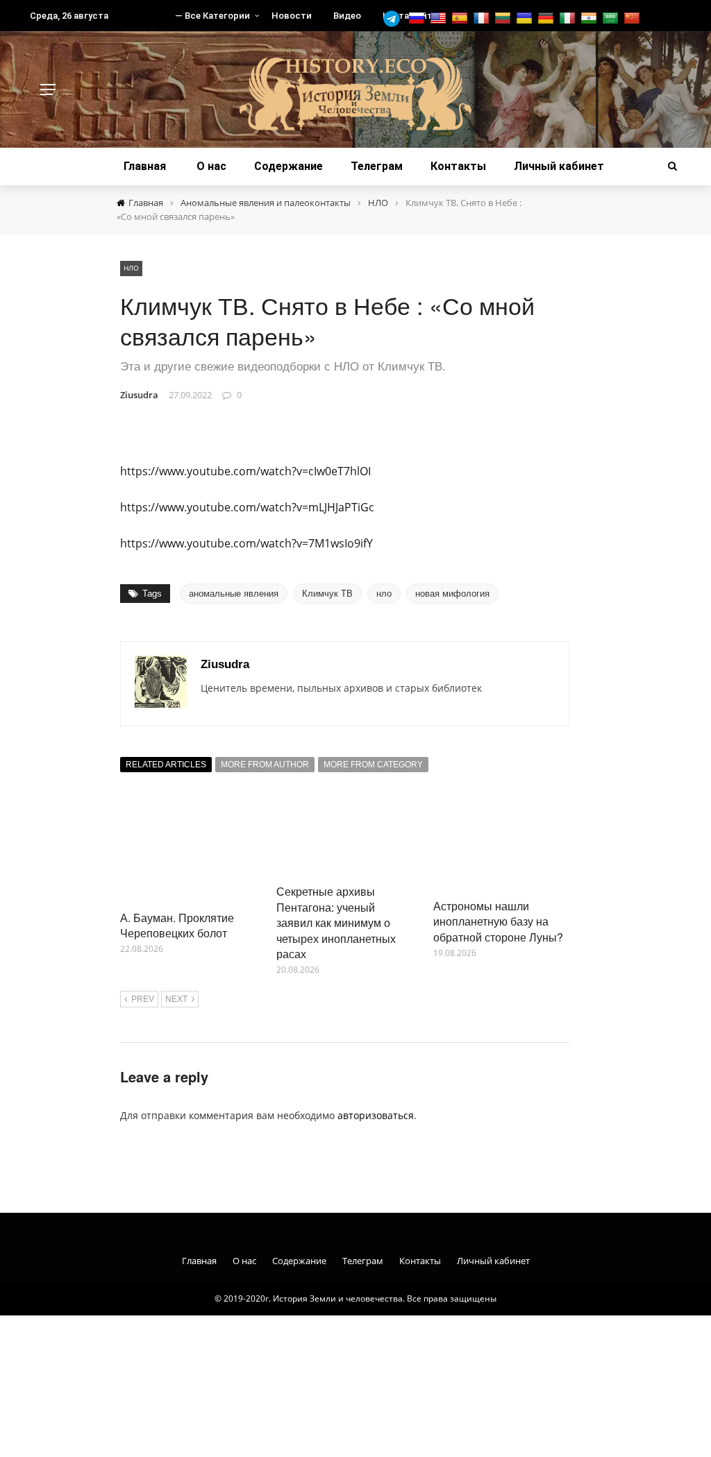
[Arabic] (612, 18)
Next (176, 999)
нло (384, 593)
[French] (483, 18)
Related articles (166, 764)
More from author (265, 764)
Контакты (458, 166)
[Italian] (569, 18)
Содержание (288, 166)
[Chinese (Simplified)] (634, 18)
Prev (142, 999)
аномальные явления (233, 593)
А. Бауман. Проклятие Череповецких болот (177, 925)
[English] (440, 18)
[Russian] (418, 18)
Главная (145, 166)
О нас (211, 166)
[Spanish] (461, 18)
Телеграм (377, 166)
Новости (291, 15)
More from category (373, 764)
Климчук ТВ (327, 593)
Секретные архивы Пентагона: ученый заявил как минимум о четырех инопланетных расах (336, 922)
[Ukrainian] (526, 18)
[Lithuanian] (504, 18)
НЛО (131, 268)
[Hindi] (590, 18)
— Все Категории (212, 15)
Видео (347, 15)
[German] (547, 18)
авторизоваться (375, 1115)
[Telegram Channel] (395, 18)
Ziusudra (139, 395)
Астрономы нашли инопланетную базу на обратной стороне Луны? (498, 921)
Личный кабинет (559, 166)
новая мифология (452, 593)
